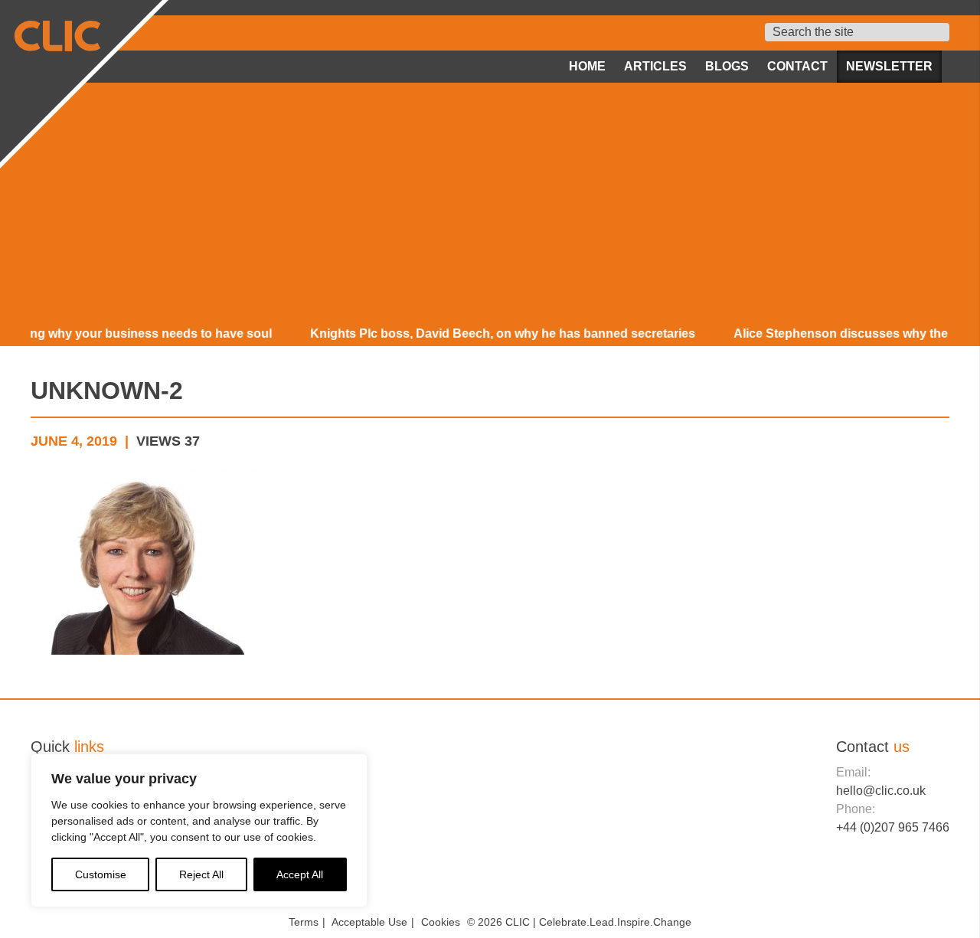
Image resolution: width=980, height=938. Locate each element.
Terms (303, 922)
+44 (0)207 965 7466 (892, 827)
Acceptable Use (369, 922)
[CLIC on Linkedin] (899, 885)
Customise (100, 874)
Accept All (299, 874)
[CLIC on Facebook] (847, 885)
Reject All (201, 874)
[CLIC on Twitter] (873, 885)
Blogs (727, 66)
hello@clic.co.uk (881, 790)
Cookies (440, 922)
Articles (655, 66)
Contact (797, 66)
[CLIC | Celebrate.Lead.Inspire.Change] (81, 81)
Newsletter (889, 66)
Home (587, 66)
